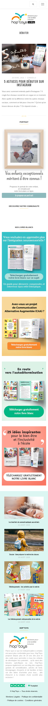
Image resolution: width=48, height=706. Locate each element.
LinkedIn (27, 214)
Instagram (13, 214)
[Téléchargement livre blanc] (24, 261)
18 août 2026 (24, 557)
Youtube (35, 214)
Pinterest (20, 214)
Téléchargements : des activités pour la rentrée (24, 587)
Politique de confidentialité (32, 697)
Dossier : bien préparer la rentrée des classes (24, 554)
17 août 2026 (24, 590)
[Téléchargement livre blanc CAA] (24, 326)
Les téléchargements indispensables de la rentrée (24, 619)
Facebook (5, 214)
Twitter (42, 214)
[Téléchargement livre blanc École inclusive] (24, 456)
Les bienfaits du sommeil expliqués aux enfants (24, 522)
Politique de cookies (15, 700)
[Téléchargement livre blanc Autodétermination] (24, 391)
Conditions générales (33, 700)
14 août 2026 (24, 622)
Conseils (31, 78)
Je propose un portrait (24, 195)
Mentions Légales (13, 697)
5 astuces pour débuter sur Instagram (24, 83)
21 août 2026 (24, 525)
